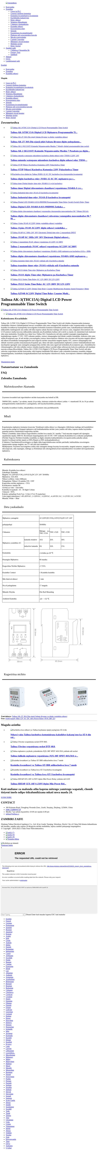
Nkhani (8, 57)
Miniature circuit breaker (20, 42)
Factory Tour (15, 52)
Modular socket (16, 44)
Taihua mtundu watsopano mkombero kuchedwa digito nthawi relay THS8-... (49, 160)
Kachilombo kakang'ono (20, 18)
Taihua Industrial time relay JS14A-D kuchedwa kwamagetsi (40, 197)
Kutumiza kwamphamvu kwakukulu (24, 16)
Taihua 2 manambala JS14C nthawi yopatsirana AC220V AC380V (44, 246)
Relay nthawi (16, 20)
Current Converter (17, 39)
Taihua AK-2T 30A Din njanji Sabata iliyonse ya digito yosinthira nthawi (39, 716)
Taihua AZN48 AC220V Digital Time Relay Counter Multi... (40, 293)
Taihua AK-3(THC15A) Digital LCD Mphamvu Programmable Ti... (44, 132)
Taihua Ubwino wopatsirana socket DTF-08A (33, 746)
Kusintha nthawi (17, 26)
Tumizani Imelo (7, 845)
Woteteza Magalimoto (19, 22)
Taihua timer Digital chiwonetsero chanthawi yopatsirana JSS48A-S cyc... (47, 188)
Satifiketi (14, 55)
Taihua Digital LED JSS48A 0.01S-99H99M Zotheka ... (38, 207)
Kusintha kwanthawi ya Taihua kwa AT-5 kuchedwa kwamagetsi (43, 774)
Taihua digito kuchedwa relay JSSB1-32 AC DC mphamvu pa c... (43, 179)
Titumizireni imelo (8, 362)
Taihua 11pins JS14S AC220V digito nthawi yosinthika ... (39, 228)
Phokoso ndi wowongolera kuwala (24, 35)
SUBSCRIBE (6, 797)
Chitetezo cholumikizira (19, 24)
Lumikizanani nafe (13, 61)
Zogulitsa (9, 9)
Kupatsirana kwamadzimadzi (21, 33)
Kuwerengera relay (18, 29)
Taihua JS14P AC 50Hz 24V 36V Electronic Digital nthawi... (40, 237)
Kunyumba (10, 7)
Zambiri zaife (11, 48)
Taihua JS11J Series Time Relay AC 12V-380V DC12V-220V (40, 284)
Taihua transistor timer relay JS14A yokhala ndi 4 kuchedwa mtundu (45, 265)
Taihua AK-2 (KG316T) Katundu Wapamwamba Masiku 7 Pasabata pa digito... (50, 151)
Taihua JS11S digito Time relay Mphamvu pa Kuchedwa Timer (42, 275)
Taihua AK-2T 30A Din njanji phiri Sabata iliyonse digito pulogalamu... (46, 141)
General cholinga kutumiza (21, 13)
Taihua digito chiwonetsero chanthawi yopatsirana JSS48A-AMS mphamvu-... (49, 256)
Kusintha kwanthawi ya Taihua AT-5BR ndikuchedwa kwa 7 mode (44, 765)
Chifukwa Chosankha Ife (20, 50)
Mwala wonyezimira (18, 37)
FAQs (8, 59)
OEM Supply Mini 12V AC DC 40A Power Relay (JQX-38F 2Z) (30, 719)
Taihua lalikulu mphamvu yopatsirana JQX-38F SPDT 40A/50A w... (44, 756)
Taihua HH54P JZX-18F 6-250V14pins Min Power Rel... (38, 783)
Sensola (13, 31)
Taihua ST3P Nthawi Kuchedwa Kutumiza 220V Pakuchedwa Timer (44, 169)
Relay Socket (16, 46)
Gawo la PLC (16, 11)
